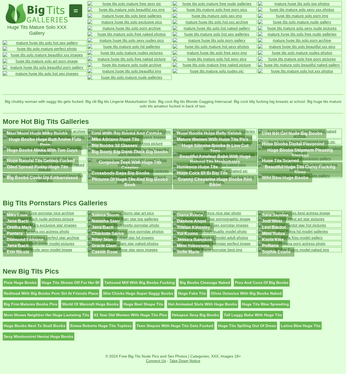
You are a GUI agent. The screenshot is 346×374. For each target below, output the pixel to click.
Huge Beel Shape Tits (143, 304)
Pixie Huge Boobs (20, 282)
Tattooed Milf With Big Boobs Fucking (139, 282)
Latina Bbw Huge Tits (301, 326)
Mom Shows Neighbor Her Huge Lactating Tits (46, 315)
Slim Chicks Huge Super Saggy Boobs (138, 293)
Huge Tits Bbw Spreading (265, 304)
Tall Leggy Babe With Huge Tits (253, 315)
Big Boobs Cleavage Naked (205, 282)
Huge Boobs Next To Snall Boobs (34, 326)
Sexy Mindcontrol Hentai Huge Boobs (38, 336)
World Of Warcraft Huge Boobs (90, 304)
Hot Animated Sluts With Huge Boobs (202, 304)
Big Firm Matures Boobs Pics (30, 304)
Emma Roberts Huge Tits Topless (101, 326)
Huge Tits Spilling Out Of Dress (247, 326)
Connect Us (156, 361)
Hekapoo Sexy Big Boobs (195, 315)
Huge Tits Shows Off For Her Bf (70, 282)
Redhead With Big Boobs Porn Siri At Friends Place (51, 293)
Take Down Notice (184, 361)
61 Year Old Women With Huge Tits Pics (130, 315)
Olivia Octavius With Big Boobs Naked (246, 293)
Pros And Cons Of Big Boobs (261, 282)
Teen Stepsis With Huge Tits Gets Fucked (175, 326)
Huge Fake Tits (192, 293)
